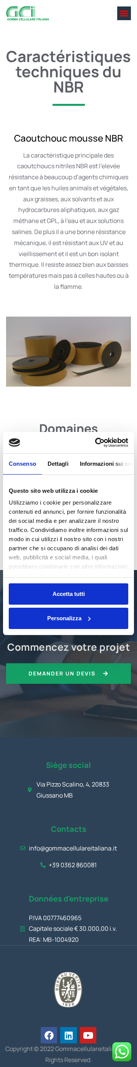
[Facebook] (49, 1035)
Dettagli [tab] (58, 463)
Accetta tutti (69, 594)
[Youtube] (88, 1035)
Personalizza (64, 618)
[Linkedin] (68, 1035)
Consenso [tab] (22, 463)
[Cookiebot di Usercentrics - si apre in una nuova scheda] (96, 443)
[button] (124, 13)
